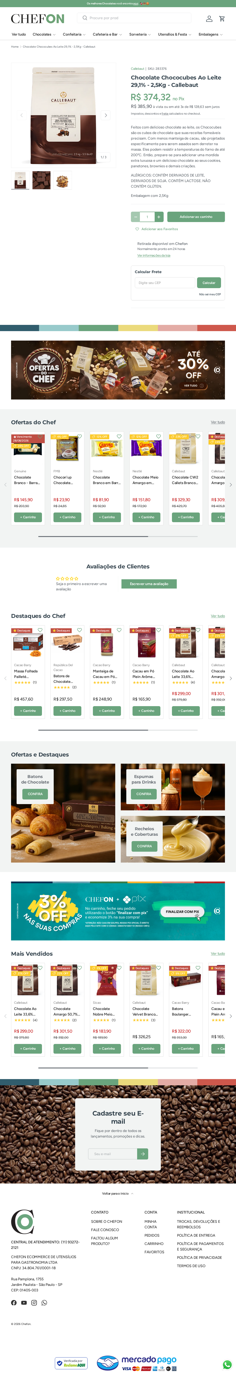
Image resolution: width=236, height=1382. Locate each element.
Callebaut (137, 69)
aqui (135, 3)
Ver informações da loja (153, 255)
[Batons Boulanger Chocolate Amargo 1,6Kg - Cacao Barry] (186, 980)
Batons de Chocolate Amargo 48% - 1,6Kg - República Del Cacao (65, 690)
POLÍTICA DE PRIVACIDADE (199, 1257)
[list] (63, 115)
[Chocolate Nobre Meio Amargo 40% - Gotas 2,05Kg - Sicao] (107, 980)
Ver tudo (19, 34)
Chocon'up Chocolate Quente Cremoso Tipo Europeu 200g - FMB (66, 491)
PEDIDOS (152, 1235)
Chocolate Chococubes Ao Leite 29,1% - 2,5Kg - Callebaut (59, 46)
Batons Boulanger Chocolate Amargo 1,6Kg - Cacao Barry (185, 1020)
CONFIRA (35, 794)
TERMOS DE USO (191, 1266)
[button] (222, 19)
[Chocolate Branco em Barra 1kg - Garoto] (107, 448)
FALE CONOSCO (105, 1230)
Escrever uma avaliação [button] (149, 584)
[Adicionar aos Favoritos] (40, 436)
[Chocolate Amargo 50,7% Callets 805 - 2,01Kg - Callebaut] (67, 980)
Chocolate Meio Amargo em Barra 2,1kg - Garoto (146, 485)
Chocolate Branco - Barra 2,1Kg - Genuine (27, 483)
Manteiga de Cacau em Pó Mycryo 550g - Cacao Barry (105, 679)
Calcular (209, 283)
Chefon (26, 1324)
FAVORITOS (154, 1252)
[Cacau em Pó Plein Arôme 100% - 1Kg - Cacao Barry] (146, 642)
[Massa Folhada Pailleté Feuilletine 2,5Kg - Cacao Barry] (28, 642)
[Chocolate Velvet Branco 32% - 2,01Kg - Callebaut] (146, 980)
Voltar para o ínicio (115, 1194)
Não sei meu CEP (210, 294)
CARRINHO (154, 1244)
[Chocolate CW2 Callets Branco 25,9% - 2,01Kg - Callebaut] (186, 448)
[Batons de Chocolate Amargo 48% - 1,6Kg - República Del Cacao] (67, 642)
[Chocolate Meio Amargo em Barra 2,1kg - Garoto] (146, 448)
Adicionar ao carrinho (196, 217)
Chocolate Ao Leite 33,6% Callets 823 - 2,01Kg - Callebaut (183, 682)
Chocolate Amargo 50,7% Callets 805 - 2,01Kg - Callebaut (65, 1020)
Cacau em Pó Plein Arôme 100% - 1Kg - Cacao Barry (143, 679)
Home (14, 46)
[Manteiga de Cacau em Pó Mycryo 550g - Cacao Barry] (107, 642)
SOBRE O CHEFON (106, 1221)
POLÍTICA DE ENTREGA (196, 1235)
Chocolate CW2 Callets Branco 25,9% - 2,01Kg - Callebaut (185, 485)
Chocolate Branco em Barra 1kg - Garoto (106, 483)
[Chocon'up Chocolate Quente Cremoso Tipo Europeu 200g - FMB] (67, 448)
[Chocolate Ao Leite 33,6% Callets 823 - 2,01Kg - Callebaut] (186, 642)
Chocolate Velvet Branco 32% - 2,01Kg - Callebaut (145, 1017)
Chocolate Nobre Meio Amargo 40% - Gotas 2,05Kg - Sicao (105, 1020)
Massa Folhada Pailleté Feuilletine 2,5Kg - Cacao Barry (27, 679)
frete (165, 113)
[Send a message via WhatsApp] (227, 1364)
